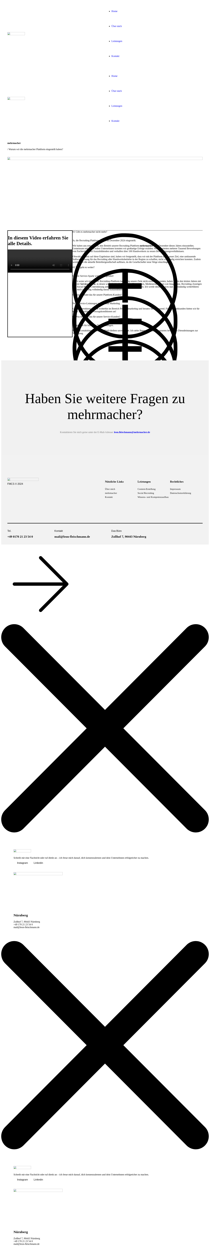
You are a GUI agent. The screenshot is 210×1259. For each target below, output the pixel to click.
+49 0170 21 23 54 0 (20, 536)
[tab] (138, 236)
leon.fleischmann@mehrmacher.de (132, 432)
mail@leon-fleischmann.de (72, 536)
